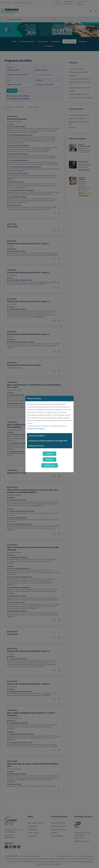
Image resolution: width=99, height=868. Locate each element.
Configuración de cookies (35, 428)
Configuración (49, 465)
